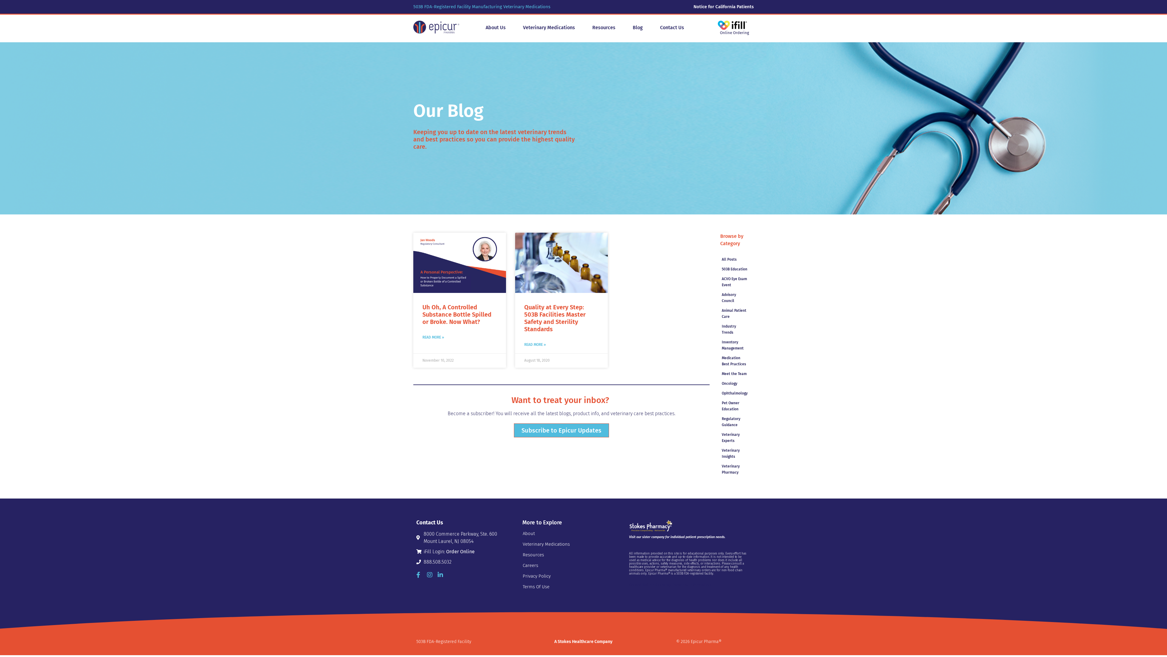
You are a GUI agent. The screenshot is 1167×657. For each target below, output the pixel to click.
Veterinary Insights (731, 453)
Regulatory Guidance (731, 422)
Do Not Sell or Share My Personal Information (670, 584)
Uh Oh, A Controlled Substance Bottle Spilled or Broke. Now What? (456, 314)
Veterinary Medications (546, 544)
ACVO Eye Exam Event (734, 282)
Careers (530, 565)
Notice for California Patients (724, 6)
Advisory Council (729, 298)
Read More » (433, 337)
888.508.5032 (438, 562)
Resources (533, 555)
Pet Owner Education (730, 406)
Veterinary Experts (731, 438)
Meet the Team (734, 374)
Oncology (729, 383)
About (529, 533)
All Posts (729, 259)
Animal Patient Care (734, 313)
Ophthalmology (735, 393)
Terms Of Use (536, 586)
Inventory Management (733, 345)
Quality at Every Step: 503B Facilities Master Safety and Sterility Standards (555, 318)
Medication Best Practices (734, 361)
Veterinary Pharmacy (731, 469)
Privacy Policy (537, 576)
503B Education (734, 269)
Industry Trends (729, 329)
